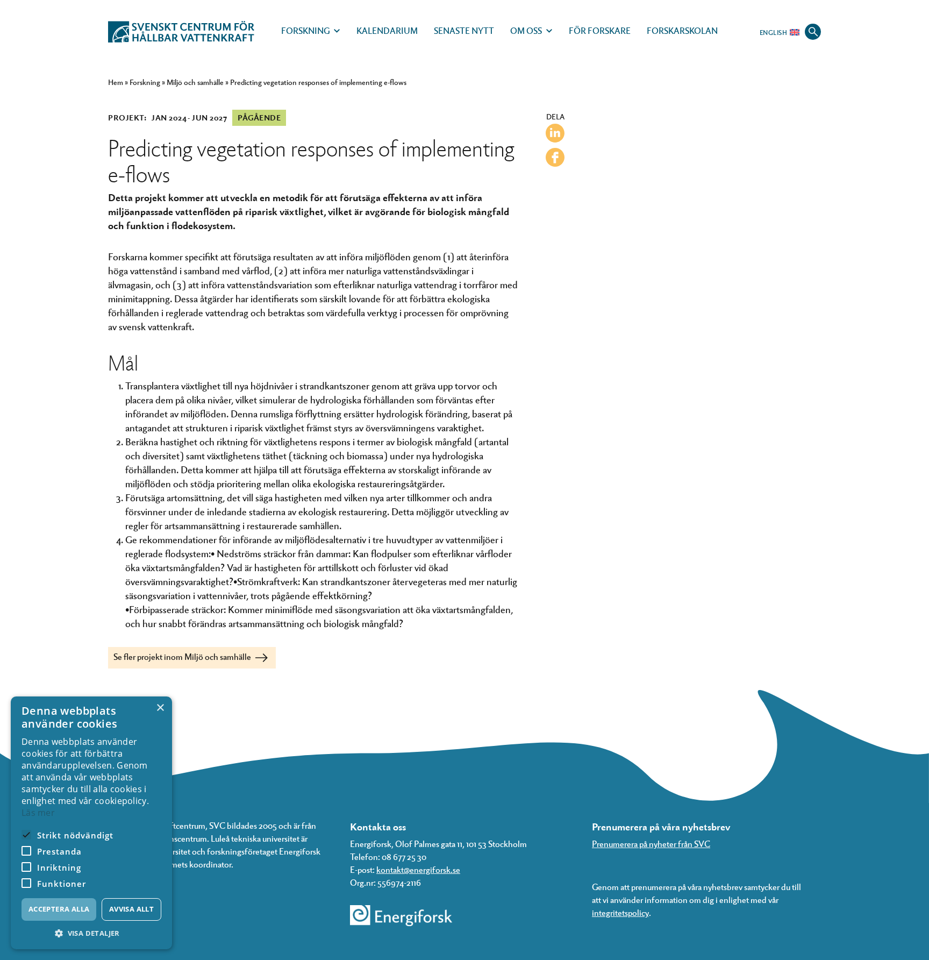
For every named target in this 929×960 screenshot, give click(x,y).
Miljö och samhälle (195, 82)
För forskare (600, 30)
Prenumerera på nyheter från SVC (651, 843)
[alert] (91, 822)
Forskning (305, 30)
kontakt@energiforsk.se (418, 869)
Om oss (526, 30)
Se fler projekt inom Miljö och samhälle (183, 656)
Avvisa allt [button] (131, 909)
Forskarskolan (682, 30)
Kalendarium (387, 30)
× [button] (160, 708)
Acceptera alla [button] (59, 909)
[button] (91, 933)
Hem (115, 82)
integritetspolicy (620, 912)
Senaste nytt (464, 30)
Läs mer (38, 813)
